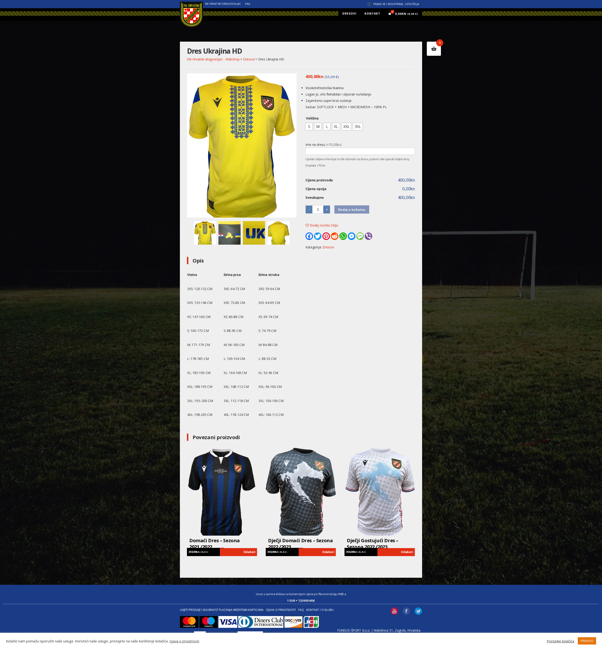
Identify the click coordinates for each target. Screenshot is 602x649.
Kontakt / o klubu (320, 610)
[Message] (360, 236)
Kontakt (372, 14)
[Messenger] (351, 236)
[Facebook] (309, 236)
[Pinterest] (326, 236)
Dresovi (349, 14)
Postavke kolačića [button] (560, 641)
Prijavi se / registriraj (388, 4)
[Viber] (368, 236)
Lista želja (412, 4)
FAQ (247, 3)
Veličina (312, 118)
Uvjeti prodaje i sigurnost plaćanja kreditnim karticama (222, 610)
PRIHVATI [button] (587, 641)
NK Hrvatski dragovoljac (223, 3)
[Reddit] (334, 236)
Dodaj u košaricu (351, 209)
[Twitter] (317, 236)
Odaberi (249, 552)
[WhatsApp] (343, 236)
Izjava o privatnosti (281, 610)
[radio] (309, 126)
